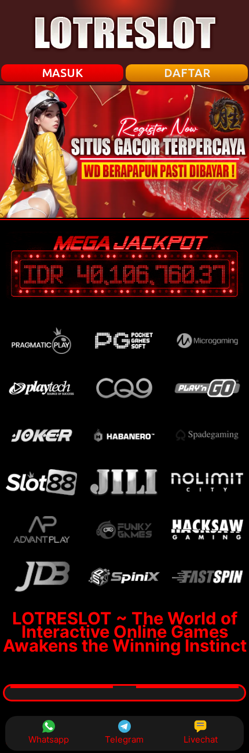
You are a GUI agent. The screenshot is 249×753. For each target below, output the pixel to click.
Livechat (201, 739)
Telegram (124, 739)
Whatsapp (48, 739)
